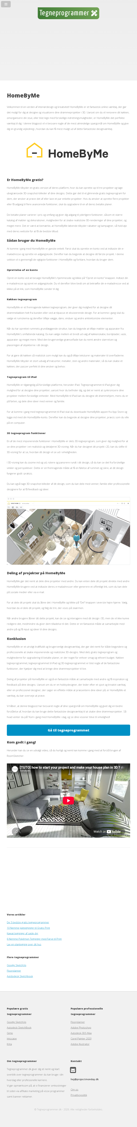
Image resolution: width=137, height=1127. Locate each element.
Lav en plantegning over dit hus (24, 944)
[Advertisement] (68, 53)
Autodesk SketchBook (19, 1027)
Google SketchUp (16, 965)
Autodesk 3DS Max (81, 1033)
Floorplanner (14, 970)
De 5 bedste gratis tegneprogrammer (28, 922)
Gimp (10, 1033)
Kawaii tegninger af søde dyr (22, 933)
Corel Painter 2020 (81, 1038)
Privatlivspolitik (79, 1095)
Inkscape (12, 1038)
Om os (74, 1089)
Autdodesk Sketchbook (20, 976)
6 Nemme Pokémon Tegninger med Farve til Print (34, 938)
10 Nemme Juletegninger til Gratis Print (28, 927)
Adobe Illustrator (80, 1044)
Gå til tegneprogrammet (68, 730)
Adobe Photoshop (81, 1027)
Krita (9, 1044)
